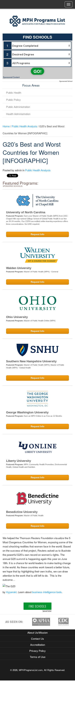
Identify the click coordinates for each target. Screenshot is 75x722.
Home (6, 126)
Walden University (18, 268)
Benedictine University (22, 512)
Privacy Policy (37, 651)
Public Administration (18, 107)
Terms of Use (37, 657)
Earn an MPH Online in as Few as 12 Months (43, 416)
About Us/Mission (37, 632)
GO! (37, 71)
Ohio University (17, 317)
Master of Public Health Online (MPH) (39, 321)
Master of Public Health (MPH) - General (41, 272)
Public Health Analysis (24, 126)
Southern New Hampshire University (31, 361)
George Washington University (27, 412)
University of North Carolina (25, 212)
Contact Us (37, 638)
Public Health (13, 92)
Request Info (37, 234)
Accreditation (37, 644)
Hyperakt (11, 592)
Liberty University (18, 461)
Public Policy (13, 99)
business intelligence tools (47, 592)
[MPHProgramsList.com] (37, 21)
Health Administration (18, 114)
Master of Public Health (33, 515)
